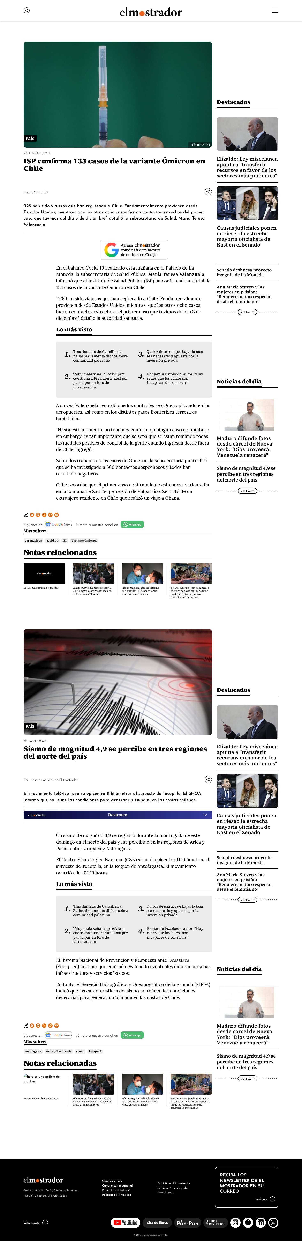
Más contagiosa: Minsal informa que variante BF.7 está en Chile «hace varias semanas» (140, 591)
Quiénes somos (112, 1180)
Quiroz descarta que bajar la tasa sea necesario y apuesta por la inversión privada (174, 356)
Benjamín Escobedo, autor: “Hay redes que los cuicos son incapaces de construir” (175, 378)
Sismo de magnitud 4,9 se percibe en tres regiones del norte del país (246, 474)
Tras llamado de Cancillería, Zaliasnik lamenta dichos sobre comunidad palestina (100, 356)
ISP (65, 541)
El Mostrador (39, 192)
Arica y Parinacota (59, 1051)
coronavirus (33, 541)
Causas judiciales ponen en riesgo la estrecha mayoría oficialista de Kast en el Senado (247, 236)
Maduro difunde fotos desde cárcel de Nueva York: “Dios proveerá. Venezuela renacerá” (244, 446)
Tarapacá (95, 1051)
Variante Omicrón (84, 541)
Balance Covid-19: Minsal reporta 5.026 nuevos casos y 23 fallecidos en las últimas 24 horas (92, 591)
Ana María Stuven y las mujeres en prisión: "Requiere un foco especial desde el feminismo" (244, 294)
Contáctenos (165, 1192)
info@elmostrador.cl (55, 1195)
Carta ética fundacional (117, 1185)
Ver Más (246, 312)
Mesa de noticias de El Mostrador (53, 779)
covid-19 (52, 541)
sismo (80, 1051)
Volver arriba (32, 1222)
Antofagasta (33, 1051)
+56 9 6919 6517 (33, 1195)
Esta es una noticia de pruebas (41, 587)
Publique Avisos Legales (173, 1187)
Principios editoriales (115, 1190)
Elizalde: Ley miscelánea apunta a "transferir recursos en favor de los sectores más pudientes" (247, 167)
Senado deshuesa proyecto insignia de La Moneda (244, 272)
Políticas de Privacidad (116, 1194)
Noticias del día (239, 381)
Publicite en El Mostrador (173, 1183)
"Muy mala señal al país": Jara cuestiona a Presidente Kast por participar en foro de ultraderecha (100, 381)
